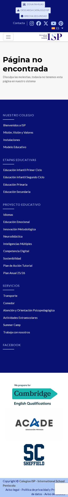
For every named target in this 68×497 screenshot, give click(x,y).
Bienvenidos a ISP (14, 125)
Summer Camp (12, 325)
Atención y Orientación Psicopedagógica (29, 310)
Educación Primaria (15, 184)
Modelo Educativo (14, 147)
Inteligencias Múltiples (17, 243)
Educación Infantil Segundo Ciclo (23, 177)
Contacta (19, 23)
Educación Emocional (16, 221)
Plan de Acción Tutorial (17, 265)
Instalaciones (11, 139)
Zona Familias (35, 4)
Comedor (9, 303)
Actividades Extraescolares (20, 317)
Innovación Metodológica (19, 229)
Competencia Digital (16, 251)
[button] (57, 28)
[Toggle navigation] (8, 37)
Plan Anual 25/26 (14, 273)
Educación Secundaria (16, 191)
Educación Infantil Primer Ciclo (22, 170)
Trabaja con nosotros (16, 332)
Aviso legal (12, 489)
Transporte (10, 295)
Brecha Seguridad (35, 16)
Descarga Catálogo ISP (35, 10)
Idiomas (8, 214)
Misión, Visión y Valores (18, 132)
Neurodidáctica (12, 236)
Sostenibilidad (12, 258)
